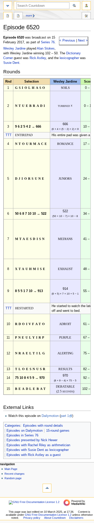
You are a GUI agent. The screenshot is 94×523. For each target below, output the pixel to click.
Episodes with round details (43, 425)
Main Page (11, 468)
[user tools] (86, 5)
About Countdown (55, 517)
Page (8, 16)
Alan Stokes (46, 48)
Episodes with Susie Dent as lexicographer (38, 450)
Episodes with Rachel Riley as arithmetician (38, 445)
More (29, 15)
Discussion (18, 16)
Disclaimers (76, 517)
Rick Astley (38, 58)
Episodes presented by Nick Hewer (32, 440)
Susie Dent (11, 63)
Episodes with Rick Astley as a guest (34, 455)
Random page (13, 478)
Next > (82, 40)
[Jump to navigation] (7, 5)
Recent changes (15, 473)
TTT (9, 135)
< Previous (67, 40)
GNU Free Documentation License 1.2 (48, 514)
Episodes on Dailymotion (25, 430)
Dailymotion (50, 416)
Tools (86, 16)
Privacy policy (31, 517)
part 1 (65, 416)
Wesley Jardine (14, 48)
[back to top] (47, 488)
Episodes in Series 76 (22, 435)
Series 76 (48, 42)
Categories (12, 425)
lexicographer (69, 58)
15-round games (57, 430)
